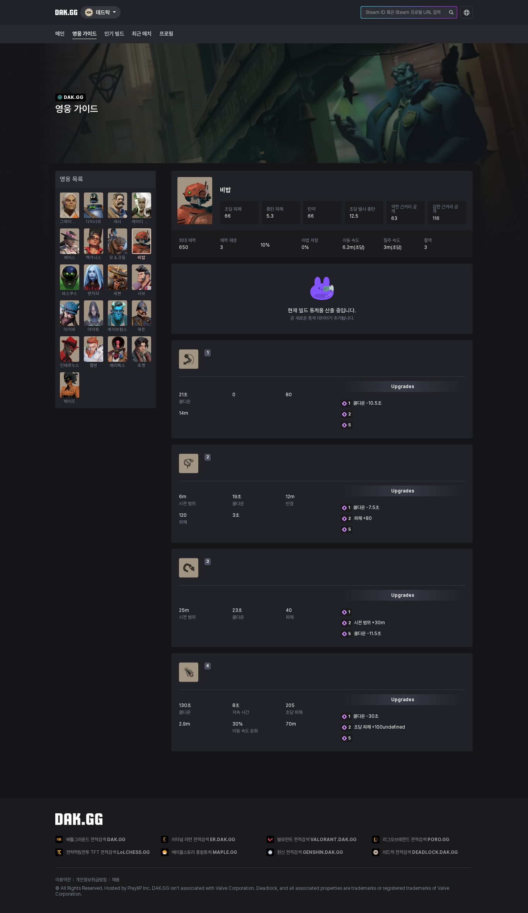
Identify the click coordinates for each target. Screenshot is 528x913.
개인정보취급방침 (91, 879)
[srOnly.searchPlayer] (451, 12)
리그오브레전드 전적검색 (416, 839)
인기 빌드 (114, 34)
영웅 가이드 (84, 34)
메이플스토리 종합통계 (204, 852)
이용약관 (63, 879)
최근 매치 (142, 34)
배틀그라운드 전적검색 (95, 839)
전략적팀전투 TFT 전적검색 (108, 852)
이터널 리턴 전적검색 (203, 839)
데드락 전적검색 (420, 852)
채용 (115, 879)
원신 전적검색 (310, 852)
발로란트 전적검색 (316, 839)
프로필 (166, 34)
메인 (60, 34)
